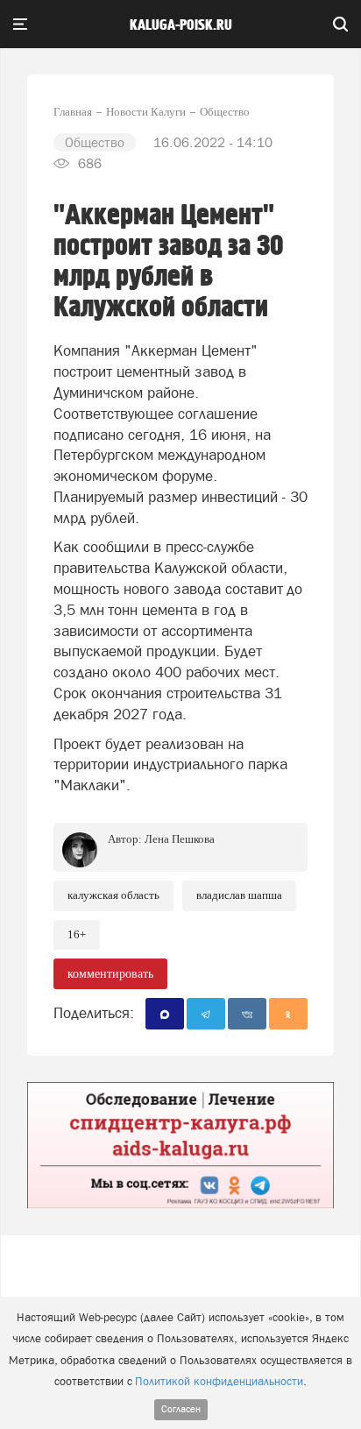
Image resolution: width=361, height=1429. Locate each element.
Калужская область (113, 895)
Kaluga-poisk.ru (181, 25)
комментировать (110, 973)
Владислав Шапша (239, 895)
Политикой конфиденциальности (219, 1381)
